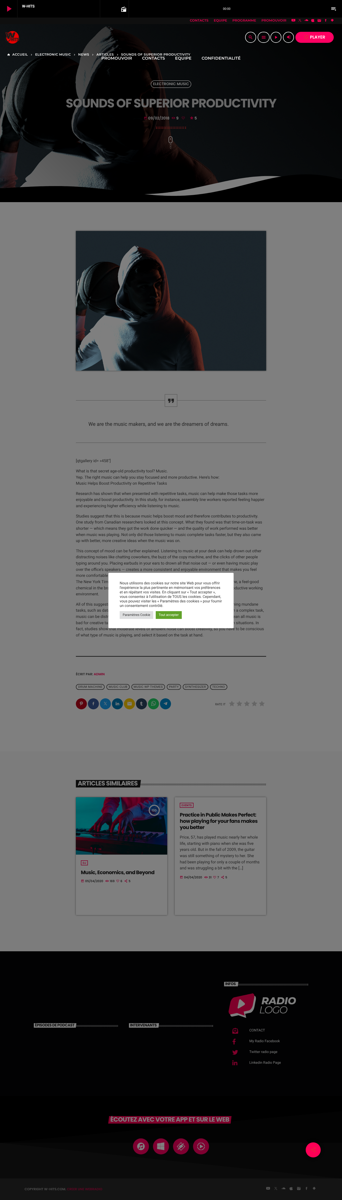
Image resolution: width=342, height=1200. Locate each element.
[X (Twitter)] (300, 21)
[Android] (332, 21)
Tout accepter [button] (169, 615)
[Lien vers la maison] (12, 37)
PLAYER (314, 37)
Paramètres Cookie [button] (136, 615)
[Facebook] (326, 21)
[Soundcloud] (306, 21)
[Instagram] (319, 21)
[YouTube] (293, 21)
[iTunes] (313, 21)
